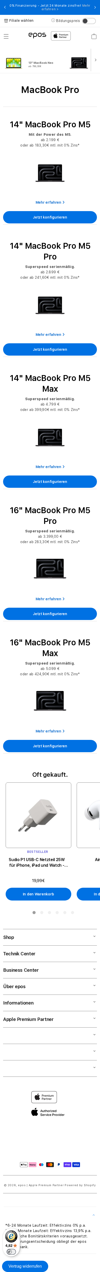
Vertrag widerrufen (25, 1266)
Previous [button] (4, 7)
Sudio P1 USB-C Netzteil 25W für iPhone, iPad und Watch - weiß (37, 862)
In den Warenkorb (38, 894)
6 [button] (72, 913)
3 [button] (49, 913)
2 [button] (41, 913)
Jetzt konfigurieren (50, 217)
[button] (6, 36)
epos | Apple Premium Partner (41, 1185)
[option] (35, 59)
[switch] (11, 1252)
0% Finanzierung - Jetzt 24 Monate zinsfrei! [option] (50, 7)
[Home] (37, 35)
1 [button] (33, 913)
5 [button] (64, 913)
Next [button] (95, 7)
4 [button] (56, 913)
